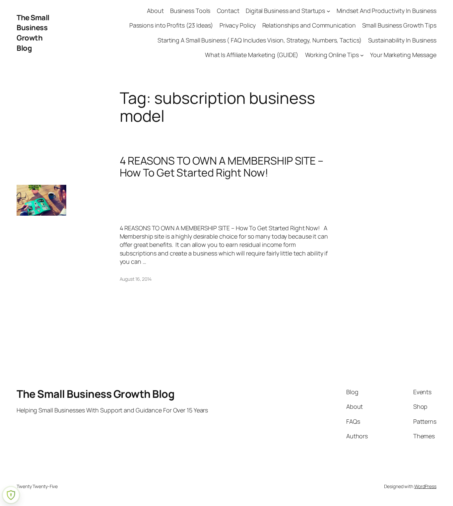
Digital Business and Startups (285, 11)
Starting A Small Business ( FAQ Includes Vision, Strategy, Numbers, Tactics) (259, 40)
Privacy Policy (238, 25)
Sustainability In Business (402, 40)
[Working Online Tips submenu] (362, 55)
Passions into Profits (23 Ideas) (171, 25)
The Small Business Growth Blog (33, 33)
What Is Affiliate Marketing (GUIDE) (252, 55)
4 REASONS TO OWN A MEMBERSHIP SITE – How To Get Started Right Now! (221, 167)
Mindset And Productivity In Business (386, 11)
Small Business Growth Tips (399, 25)
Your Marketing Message (403, 55)
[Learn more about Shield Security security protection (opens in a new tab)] (11, 495)
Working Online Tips (332, 55)
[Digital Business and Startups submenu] (328, 11)
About (155, 11)
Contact (228, 11)
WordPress (425, 486)
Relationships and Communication (309, 25)
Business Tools (190, 11)
